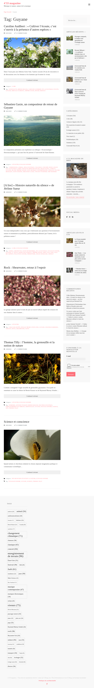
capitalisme (11, 529)
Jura (52, 252)
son (7, 408)
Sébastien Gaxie (28, 171)
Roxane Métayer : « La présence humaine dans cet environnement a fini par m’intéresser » (81, 54)
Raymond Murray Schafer (17, 627)
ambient (11, 511)
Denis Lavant (53, 167)
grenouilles (29, 406)
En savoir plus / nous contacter (75, 197)
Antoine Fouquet (21, 405)
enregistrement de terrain (15, 406)
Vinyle (21, 653)
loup (28, 170)
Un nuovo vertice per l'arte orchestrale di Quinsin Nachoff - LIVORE (75, 313)
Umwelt (51, 254)
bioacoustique (29, 167)
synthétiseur (20, 644)
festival (12, 565)
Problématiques (70, 139)
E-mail (68, 356)
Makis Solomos (13, 578)
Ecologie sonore (25, 164)
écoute (56, 89)
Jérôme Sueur (29, 90)
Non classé (69, 136)
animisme (12, 405)
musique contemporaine (39, 170)
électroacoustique (45, 405)
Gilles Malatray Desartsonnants (75, 295)
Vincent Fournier (41, 171)
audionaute (13, 89)
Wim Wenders (52, 171)
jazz (22, 574)
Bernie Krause (23, 89)
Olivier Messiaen (13, 609)
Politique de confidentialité (47, 680)
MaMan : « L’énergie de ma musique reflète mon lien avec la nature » (76, 333)
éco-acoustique (47, 89)
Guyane (8, 90)
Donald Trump (26, 327)
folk (22, 565)
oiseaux (51, 170)
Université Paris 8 (71, 146)
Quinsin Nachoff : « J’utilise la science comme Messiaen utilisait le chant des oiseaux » (76, 326)
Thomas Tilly (13, 408)
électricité (22, 662)
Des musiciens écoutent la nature (24, 478)
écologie (18, 657)
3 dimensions (13, 167)
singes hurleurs (42, 254)
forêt (19, 168)
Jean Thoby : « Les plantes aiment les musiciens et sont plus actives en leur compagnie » (80, 257)
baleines (20, 520)
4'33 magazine (12, 3)
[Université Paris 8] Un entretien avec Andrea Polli (80, 68)
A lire (14, 86)
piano (10, 618)
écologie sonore (53, 251)
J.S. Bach (15, 252)
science (55, 406)
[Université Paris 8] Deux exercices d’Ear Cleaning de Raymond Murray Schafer (80, 93)
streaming (11, 644)
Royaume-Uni (14, 635)
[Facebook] (66, 217)
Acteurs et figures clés (72, 122)
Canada (23, 524)
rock (14, 328)
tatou (27, 328)
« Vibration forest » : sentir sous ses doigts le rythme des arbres (81, 270)
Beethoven (18, 251)
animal (20, 167)
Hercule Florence (18, 90)
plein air (19, 618)
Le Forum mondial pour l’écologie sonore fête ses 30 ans (80, 242)
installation (12, 573)
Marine (68, 331)
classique (13, 545)
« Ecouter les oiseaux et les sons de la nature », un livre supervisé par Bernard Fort (75, 299)
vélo (10, 657)
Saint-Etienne (17, 171)
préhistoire (31, 254)
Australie (11, 520)
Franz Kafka (44, 168)
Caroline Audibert (34, 89)
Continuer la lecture (32, 80)
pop (10, 623)
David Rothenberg (29, 251)
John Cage (46, 252)
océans (11, 601)
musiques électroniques (15, 595)
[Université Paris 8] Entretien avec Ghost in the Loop (81, 79)
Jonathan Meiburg (51, 327)
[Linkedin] (72, 217)
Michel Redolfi (40, 90)
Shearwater (20, 328)
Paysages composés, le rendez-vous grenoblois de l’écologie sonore (80, 39)
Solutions (69, 142)
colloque (38, 167)
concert (45, 167)
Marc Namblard (12, 582)
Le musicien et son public (73, 133)
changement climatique (15, 534)
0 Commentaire (21, 33)
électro (12, 666)
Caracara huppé (14, 327)
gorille (52, 168)
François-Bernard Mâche (31, 168)
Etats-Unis (35, 327)
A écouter (15, 164)
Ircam (14, 170)
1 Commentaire (21, 349)
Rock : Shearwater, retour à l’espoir (25, 267)
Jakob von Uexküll (25, 252)
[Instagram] (69, 217)
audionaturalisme (15, 516)
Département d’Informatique (74, 304)
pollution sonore (20, 254)
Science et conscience (16, 421)
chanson (12, 540)
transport (12, 653)
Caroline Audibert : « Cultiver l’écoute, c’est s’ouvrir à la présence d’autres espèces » (30, 28)
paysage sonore (46, 406)
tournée (11, 648)
